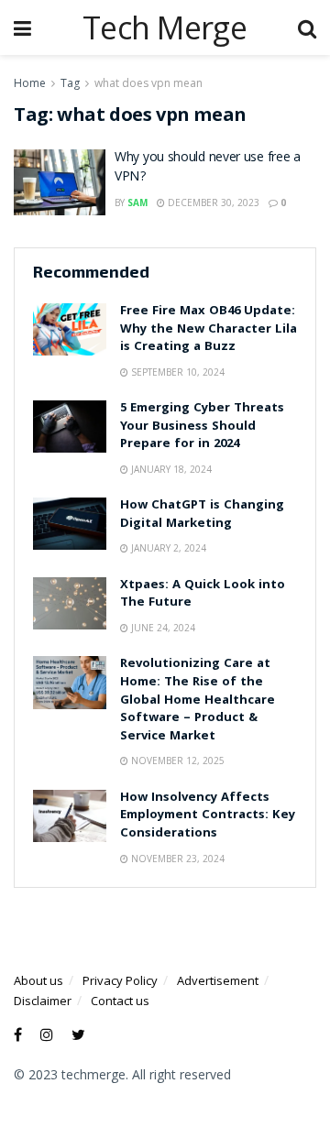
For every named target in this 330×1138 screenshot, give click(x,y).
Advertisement (217, 980)
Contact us (120, 1000)
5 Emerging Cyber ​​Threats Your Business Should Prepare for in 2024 (202, 426)
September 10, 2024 (176, 372)
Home (30, 83)
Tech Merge (164, 27)
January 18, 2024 (170, 469)
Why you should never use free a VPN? (208, 168)
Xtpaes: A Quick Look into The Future (202, 594)
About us (38, 980)
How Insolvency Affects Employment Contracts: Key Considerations (207, 816)
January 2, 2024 (167, 548)
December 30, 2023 (212, 202)
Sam (137, 202)
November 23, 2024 (176, 858)
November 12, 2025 (176, 760)
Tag (70, 83)
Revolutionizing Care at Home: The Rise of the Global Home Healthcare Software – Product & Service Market (197, 700)
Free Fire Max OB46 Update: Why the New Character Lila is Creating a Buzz (208, 329)
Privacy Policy (120, 980)
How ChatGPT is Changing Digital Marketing (202, 515)
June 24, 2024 (161, 627)
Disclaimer (43, 1000)
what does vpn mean (148, 83)
